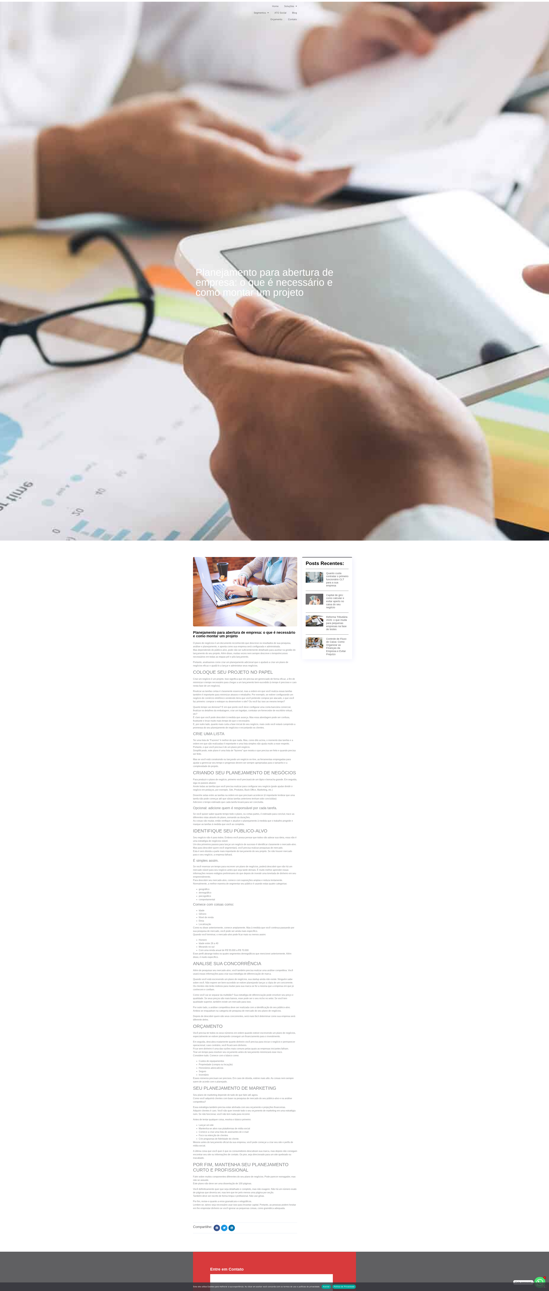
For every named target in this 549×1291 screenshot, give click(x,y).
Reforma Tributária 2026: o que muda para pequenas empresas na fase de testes (336, 623)
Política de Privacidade (344, 1286)
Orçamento (276, 19)
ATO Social (280, 12)
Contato (292, 19)
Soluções (289, 6)
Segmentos (260, 12)
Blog (294, 12)
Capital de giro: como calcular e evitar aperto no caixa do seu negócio (335, 601)
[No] (544, 1286)
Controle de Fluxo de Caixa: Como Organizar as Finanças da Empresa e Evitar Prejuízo (336, 646)
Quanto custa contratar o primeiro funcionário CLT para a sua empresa (337, 579)
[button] (217, 1228)
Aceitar (326, 1286)
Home (275, 6)
